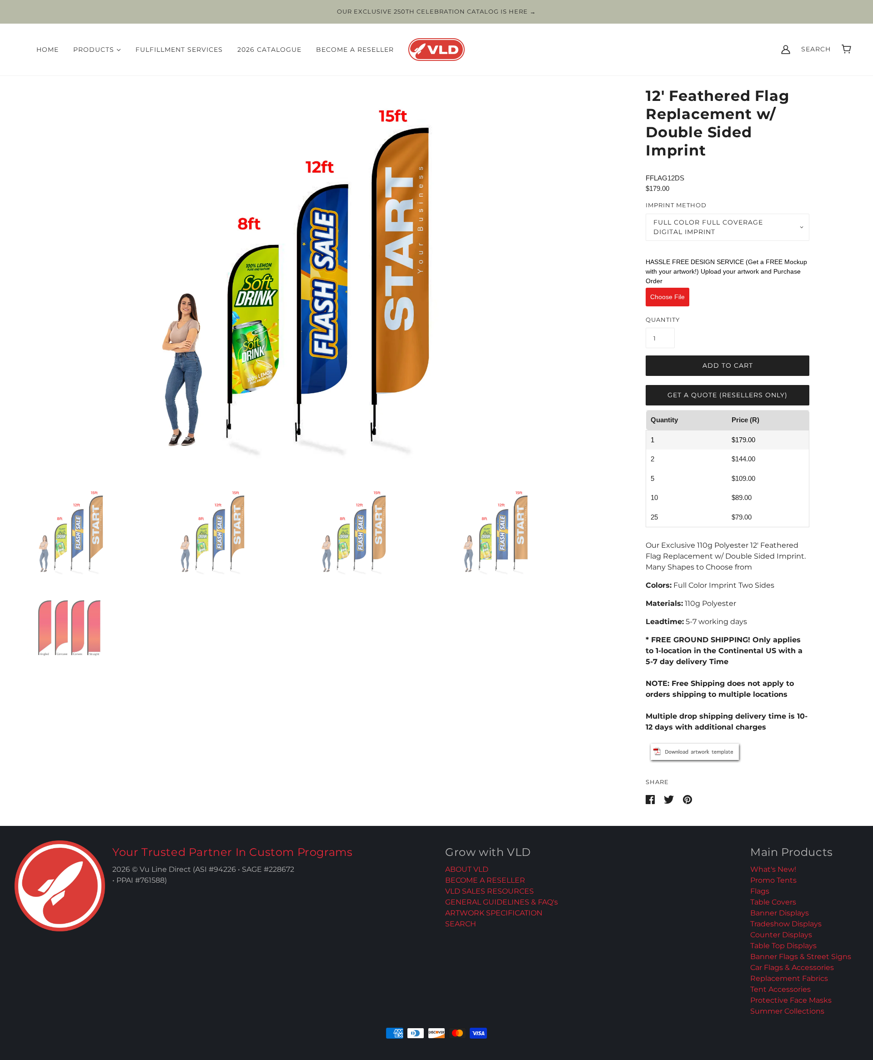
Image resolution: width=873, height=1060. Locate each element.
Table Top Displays (783, 945)
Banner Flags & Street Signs (800, 956)
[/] (436, 48)
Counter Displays (781, 934)
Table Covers (773, 902)
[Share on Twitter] (669, 798)
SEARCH (460, 924)
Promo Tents (773, 880)
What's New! (773, 869)
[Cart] (846, 49)
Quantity (663, 319)
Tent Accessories (780, 989)
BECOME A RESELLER (485, 880)
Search (816, 49)
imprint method (676, 205)
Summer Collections (787, 1011)
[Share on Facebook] (651, 798)
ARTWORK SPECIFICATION (493, 913)
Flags (759, 891)
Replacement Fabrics (789, 978)
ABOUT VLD (466, 869)
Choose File (667, 296)
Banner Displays (779, 913)
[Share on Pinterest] (687, 798)
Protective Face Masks (791, 1000)
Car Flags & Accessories (792, 967)
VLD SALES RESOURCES (489, 891)
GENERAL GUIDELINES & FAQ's (501, 902)
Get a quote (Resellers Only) (727, 395)
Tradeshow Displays (786, 924)
